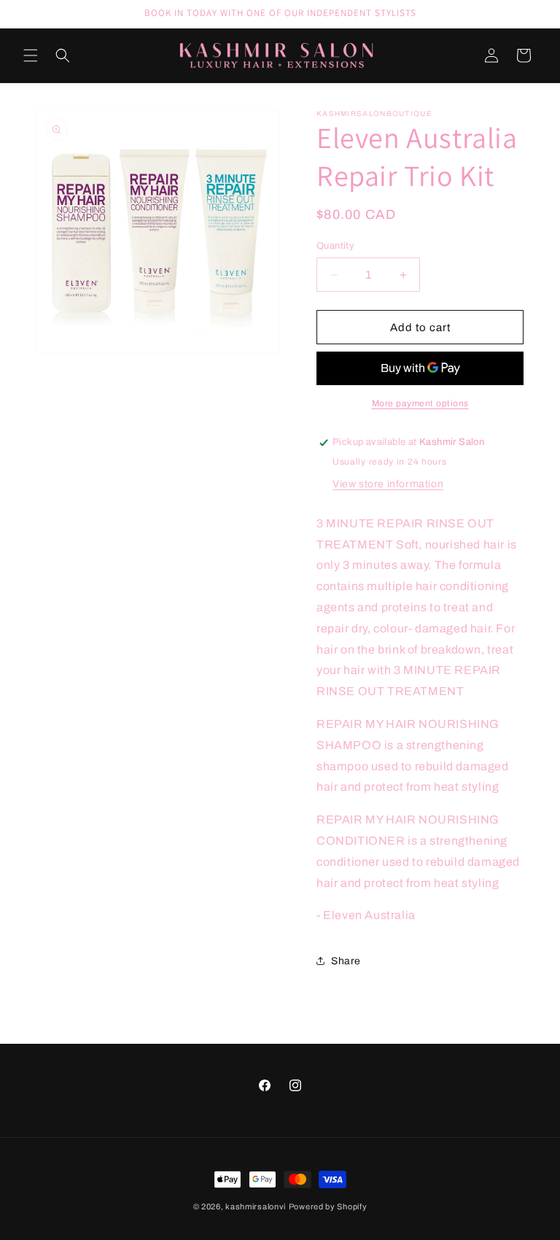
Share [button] (346, 961)
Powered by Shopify (328, 1206)
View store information (387, 483)
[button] (31, 55)
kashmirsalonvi (255, 1206)
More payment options (420, 403)
